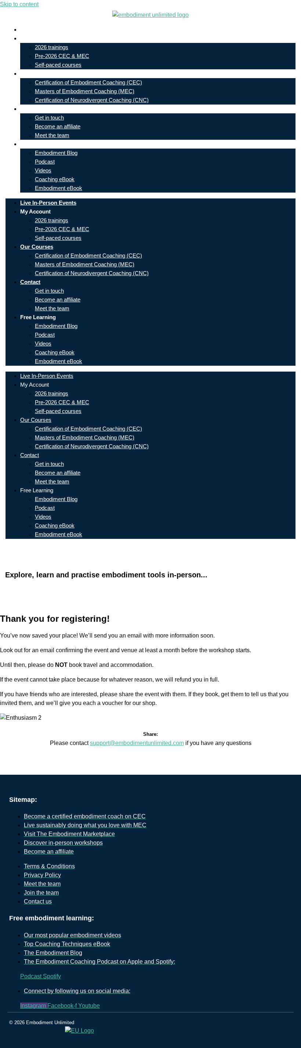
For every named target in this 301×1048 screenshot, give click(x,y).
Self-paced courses (58, 65)
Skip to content (19, 4)
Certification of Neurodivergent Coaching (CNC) (92, 100)
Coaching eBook (55, 179)
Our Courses (42, 73)
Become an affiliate (57, 126)
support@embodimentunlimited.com (137, 743)
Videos (43, 170)
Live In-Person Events (54, 29)
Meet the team (52, 135)
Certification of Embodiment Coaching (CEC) (88, 82)
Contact (36, 109)
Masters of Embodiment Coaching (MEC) (84, 91)
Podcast (45, 161)
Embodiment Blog (56, 153)
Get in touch (49, 117)
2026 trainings (51, 47)
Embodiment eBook (58, 188)
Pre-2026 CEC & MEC (62, 56)
